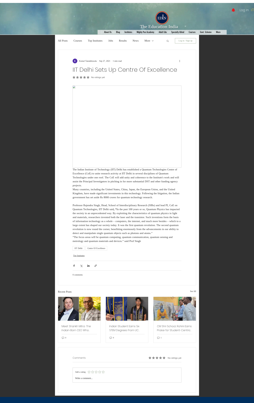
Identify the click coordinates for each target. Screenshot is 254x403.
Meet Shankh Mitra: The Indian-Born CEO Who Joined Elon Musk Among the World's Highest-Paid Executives (77, 328)
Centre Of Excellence (96, 248)
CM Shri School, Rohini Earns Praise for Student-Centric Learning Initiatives (174, 328)
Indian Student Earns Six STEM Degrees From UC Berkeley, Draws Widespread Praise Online (125, 328)
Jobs (110, 40)
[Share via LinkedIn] (88, 265)
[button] (167, 41)
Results (123, 40)
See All (193, 291)
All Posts (63, 40)
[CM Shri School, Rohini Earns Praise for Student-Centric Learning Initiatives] (174, 309)
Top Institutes (95, 40)
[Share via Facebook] (74, 265)
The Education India (159, 26)
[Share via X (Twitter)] (81, 265)
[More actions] (179, 61)
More (147, 40)
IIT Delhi (78, 248)
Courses (77, 40)
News (136, 40)
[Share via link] (95, 265)
